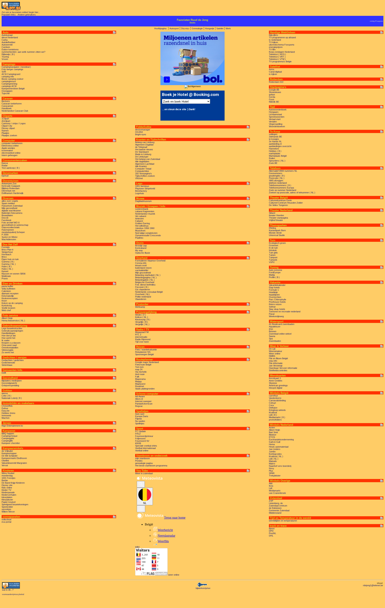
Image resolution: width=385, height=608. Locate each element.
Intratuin (273, 250)
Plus (271, 471)
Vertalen (273, 121)
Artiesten (139, 218)
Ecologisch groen (277, 243)
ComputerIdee (142, 171)
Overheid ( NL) (142, 294)
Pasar (272, 314)
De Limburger (141, 156)
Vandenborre (275, 398)
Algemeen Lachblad (144, 164)
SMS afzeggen (276, 180)
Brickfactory (141, 191)
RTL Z (138, 334)
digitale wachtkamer (11, 210)
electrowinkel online (11, 153)
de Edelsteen (275, 508)
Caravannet (7, 106)
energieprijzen (276, 47)
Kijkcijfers (273, 35)
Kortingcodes (275, 454)
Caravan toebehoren (12, 103)
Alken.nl (139, 399)
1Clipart (5, 118)
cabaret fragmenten (144, 211)
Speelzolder (7, 507)
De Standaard (142, 152)
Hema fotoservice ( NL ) (13, 320)
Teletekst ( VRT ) (277, 56)
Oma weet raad (9, 345)
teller (137, 547)
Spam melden (8, 203)
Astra (271, 69)
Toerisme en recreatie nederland (284, 311)
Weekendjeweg (276, 316)
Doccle (5, 218)
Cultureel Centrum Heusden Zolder (286, 203)
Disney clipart (8, 128)
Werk (228, 28)
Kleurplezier (7, 499)
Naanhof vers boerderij (280, 466)
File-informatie (276, 363)
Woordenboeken (277, 126)
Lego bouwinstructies (12, 328)
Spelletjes (139, 423)
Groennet (273, 245)
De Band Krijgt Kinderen (13, 483)
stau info (273, 361)
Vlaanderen (140, 299)
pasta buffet (7, 286)
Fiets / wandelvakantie (146, 349)
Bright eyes (140, 134)
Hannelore (274, 148)
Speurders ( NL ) (277, 160)
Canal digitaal (275, 72)
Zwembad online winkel (280, 334)
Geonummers (275, 173)
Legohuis (139, 193)
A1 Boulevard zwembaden (281, 324)
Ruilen (272, 158)
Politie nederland (143, 296)
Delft (4, 373)
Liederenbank (141, 209)
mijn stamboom (142, 458)
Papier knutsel (8, 502)
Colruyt (272, 403)
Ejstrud (5, 175)
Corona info (140, 263)
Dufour (5, 408)
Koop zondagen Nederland (282, 52)
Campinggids (8, 438)
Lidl (270, 488)
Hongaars (274, 112)
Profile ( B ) (274, 277)
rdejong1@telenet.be (373, 585)
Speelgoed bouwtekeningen (15, 504)
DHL (271, 535)
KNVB (138, 443)
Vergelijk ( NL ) (142, 324)
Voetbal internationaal (145, 448)
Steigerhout (7, 252)
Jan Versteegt (275, 365)
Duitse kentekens (10, 49)
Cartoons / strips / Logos (14, 123)
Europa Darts (141, 416)
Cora (271, 405)
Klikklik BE (274, 102)
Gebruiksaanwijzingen (12, 331)
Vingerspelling (275, 124)
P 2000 (5, 234)
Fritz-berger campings (12, 69)
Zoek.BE (273, 163)
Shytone (273, 383)
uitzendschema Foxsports (281, 44)
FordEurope (275, 272)
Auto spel (139, 414)
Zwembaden (275, 341)
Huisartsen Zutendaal (12, 206)
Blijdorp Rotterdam (10, 188)
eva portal (6, 522)
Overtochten (275, 297)
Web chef (6, 310)
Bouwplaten (7, 215)
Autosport (174, 28)
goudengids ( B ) (277, 175)
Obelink (5, 460)
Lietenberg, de (276, 503)
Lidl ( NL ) (273, 459)
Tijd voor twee (142, 342)
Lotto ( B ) (6, 395)
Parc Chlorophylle (277, 299)
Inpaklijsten (274, 294)
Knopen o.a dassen (11, 343)
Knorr (4, 300)
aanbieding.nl (275, 144)
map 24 (138, 369)
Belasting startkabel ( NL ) (147, 275)
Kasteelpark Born (277, 230)
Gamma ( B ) (8, 261)
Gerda (272, 97)
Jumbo (272, 451)
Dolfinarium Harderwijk (12, 193)
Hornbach (6, 254)
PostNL (272, 533)
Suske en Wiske (9, 237)
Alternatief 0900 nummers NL (283, 171)
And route (140, 374)
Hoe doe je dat (9, 335)
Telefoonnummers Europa (281, 188)
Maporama (140, 379)
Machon (5, 418)
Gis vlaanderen (142, 289)
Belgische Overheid (144, 282)
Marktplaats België (278, 156)
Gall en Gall (274, 442)
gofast (272, 94)
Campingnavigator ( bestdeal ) (16, 67)
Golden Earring (142, 223)
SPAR (272, 473)
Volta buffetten (8, 288)
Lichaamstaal (275, 114)
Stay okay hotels (277, 309)
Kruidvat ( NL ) (276, 456)
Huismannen (8, 230)
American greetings (278, 385)
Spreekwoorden (276, 117)
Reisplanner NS (142, 352)
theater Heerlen (276, 215)
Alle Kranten (141, 166)
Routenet (139, 386)
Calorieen (6, 291)
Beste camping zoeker (12, 79)
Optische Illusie (142, 253)
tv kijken (273, 74)
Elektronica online (10, 145)
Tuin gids (273, 252)
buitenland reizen (143, 268)
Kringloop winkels (277, 410)
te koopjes (274, 139)
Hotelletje (273, 292)
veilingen (273, 134)
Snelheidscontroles (278, 370)
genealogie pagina (144, 463)
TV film (272, 49)
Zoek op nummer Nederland (282, 190)
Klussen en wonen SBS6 (13, 273)
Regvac (139, 406)
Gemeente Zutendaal (279, 510)
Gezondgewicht (9, 383)
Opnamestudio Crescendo (148, 235)
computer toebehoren (12, 143)
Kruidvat (273, 412)
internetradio (141, 337)
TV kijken (273, 42)
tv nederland (275, 40)
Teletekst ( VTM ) (277, 59)
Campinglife (7, 441)
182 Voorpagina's (143, 173)
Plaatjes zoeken (9, 135)
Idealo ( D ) (140, 315)
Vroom (5, 59)
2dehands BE (275, 136)
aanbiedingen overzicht (280, 146)
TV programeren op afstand (282, 37)
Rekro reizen (275, 304)
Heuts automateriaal (278, 447)
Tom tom (139, 367)
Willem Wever (8, 511)
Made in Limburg (143, 154)
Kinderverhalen (9, 495)
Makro (272, 463)
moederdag (7, 475)
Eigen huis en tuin (10, 259)
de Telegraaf (141, 147)
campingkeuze (9, 81)
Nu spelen (140, 421)
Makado (273, 461)
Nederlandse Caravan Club (15, 111)
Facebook (6, 220)
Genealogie (197, 28)
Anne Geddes (275, 380)
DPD (271, 531)
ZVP (271, 501)
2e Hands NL (275, 141)
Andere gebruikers (27, 14)
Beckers (6, 101)
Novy (271, 468)
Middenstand (275, 513)
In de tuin (273, 248)
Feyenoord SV (142, 441)
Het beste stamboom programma (151, 465)
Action (272, 427)
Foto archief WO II (10, 222)
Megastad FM (142, 332)
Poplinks (139, 238)
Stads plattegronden (145, 388)
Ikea (271, 486)
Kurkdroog (7, 305)
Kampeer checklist (11, 443)
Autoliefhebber (8, 42)
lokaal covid (141, 265)
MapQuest (140, 384)
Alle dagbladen (142, 161)
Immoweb (6, 415)
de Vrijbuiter (7, 451)
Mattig (272, 275)
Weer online (274, 353)
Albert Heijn (7, 318)
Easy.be (5, 410)
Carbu (5, 40)
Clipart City (7, 126)
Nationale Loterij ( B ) (12, 398)
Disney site (7, 485)
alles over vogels (10, 201)
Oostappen (7, 91)
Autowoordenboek (278, 109)
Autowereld (7, 44)
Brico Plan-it (7, 249)
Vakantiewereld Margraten (14, 463)
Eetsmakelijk (8, 296)
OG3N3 (139, 132)
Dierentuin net (8, 191)
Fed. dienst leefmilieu (145, 284)
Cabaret (139, 221)
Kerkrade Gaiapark (11, 186)
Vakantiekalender (277, 285)
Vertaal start (275, 119)
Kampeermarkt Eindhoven (14, 458)
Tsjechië (6, 93)
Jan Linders (274, 449)
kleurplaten (7, 497)
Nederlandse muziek (145, 214)
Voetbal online (141, 450)
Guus (271, 99)
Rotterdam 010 (276, 82)
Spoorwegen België (144, 354)
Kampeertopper (9, 453)
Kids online (7, 487)
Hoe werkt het (8, 338)
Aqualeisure (274, 326)
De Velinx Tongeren (278, 205)
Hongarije (209, 28)
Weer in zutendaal (144, 473)
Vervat (5, 465)
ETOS (272, 437)
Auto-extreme (275, 270)
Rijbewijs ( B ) (8, 54)
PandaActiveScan (143, 403)
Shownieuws (275, 92)
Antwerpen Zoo (9, 183)
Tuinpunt (273, 257)
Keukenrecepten (10, 298)
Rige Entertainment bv (12, 425)
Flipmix (138, 418)
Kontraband (140, 248)
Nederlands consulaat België (149, 292)
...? (7, 590)
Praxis (5, 278)
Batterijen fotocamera (12, 213)
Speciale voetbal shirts (146, 446)
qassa (5, 393)
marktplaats (274, 153)
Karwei (5, 271)
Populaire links (9, 14)
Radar (5, 165)
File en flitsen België (278, 358)
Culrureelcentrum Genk (280, 200)
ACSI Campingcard (11, 74)
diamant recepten (10, 293)
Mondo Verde (275, 233)
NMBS (272, 356)
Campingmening (9, 84)
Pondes (139, 461)
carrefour (273, 395)
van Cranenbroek (277, 493)
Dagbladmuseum (143, 201)
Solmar (272, 307)
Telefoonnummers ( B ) (280, 185)
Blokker (272, 435)
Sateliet (219, 28)
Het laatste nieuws (144, 149)
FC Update (140, 431)
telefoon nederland (278, 183)
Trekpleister (275, 475)
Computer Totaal (143, 168)
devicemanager (142, 129)
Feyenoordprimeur (144, 436)
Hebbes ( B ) (275, 151)
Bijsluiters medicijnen (12, 380)
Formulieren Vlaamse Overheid (150, 260)
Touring (5, 56)
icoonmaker (7, 150)
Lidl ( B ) (273, 415)
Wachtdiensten (9, 239)
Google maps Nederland (147, 362)
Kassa (5, 163)
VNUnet (139, 178)
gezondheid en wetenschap (15, 225)
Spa (271, 338)
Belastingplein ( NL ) (145, 280)
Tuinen (272, 255)
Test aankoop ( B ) (11, 168)
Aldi (270, 483)
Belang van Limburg (144, 142)
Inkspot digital (275, 388)
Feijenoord (140, 438)
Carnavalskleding (277, 400)
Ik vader (6, 340)
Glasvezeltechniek (11, 227)
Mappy (138, 381)
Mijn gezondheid (9, 208)
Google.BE (274, 90)
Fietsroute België (143, 364)
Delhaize (273, 407)
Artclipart (6, 121)
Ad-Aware (140, 396)
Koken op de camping (12, 303)
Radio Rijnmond (142, 339)
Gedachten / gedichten (13, 360)
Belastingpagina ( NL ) (146, 277)
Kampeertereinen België (13, 88)
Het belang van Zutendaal (147, 159)
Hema (272, 444)
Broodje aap (141, 245)
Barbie (5, 480)
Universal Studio (277, 235)
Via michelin (141, 372)
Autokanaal (7, 35)
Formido (6, 247)
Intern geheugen (9, 155)
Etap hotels (274, 287)
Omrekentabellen (10, 347)
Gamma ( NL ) (9, 264)
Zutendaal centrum (278, 505)
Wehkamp (140, 307)
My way (139, 250)
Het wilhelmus (142, 226)
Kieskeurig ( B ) (142, 319)
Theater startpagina (278, 218)
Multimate (6, 276)
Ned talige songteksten (146, 233)
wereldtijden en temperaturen (283, 520)
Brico (4, 257)
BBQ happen (8, 433)
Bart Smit (273, 432)
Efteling (272, 228)
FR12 (138, 434)
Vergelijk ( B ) (141, 322)
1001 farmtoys (142, 186)
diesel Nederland (10, 37)
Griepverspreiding (10, 385)
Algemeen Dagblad (144, 144)
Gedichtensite (8, 362)
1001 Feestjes (8, 478)
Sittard (272, 213)
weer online (173, 575)
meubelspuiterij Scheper (13, 232)
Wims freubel (8, 473)
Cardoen (6, 47)
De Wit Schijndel (9, 456)
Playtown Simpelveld (145, 188)
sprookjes (6, 509)
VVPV (272, 262)
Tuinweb (273, 260)
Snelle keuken (8, 308)
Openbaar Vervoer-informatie (283, 368)
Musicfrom (140, 230)
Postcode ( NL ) (276, 178)
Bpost (272, 528)
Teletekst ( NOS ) (277, 54)
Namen (5, 130)
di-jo (271, 329)
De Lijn (272, 349)
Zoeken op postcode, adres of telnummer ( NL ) (292, 192)
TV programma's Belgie (280, 61)
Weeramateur (275, 351)
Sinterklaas (7, 365)
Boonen (272, 331)
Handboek (7, 108)
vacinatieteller (141, 270)
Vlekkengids (7, 350)
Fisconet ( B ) (141, 287)
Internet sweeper (143, 401)
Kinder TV (6, 490)
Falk (137, 376)
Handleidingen (8, 333)
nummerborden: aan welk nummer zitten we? (23, 52)
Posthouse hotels (277, 302)
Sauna (272, 336)
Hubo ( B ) (7, 266)
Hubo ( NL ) (7, 269)
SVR (4, 72)
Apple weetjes (8, 148)
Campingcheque (9, 436)
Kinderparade (8, 492)
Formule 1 (274, 290)
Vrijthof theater (276, 220)
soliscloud (6, 519)
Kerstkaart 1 (275, 378)
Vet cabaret (140, 216)
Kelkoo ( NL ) (141, 317)
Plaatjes (5, 133)
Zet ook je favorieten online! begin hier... (21, 12)
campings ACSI (9, 86)
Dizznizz (185, 28)
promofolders (275, 419)
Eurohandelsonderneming (281, 439)
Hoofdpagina (160, 28)
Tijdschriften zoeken (145, 176)
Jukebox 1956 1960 (144, 228)
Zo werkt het (8, 352)
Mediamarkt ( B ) (277, 417)
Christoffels (7, 406)
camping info (8, 76)
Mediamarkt (274, 490)
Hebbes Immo (8, 413)
